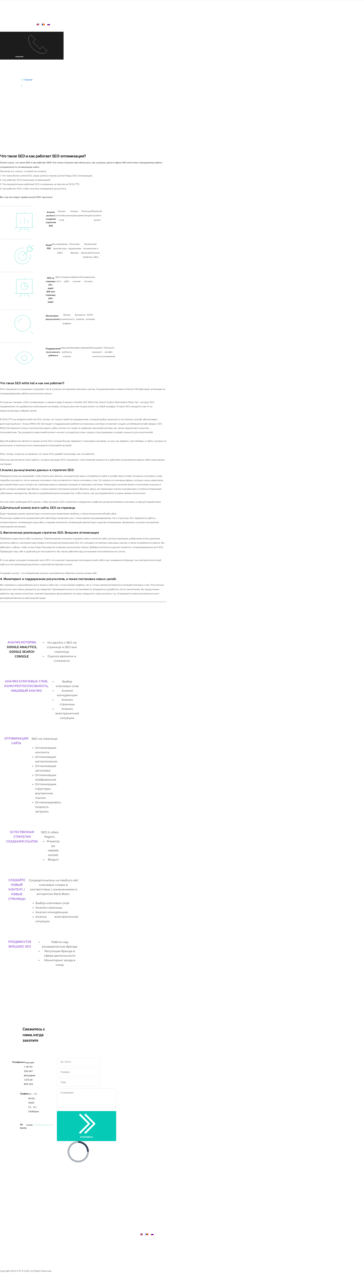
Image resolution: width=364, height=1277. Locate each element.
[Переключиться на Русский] (48, 24)
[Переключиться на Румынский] (43, 24)
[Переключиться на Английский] (38, 24)
